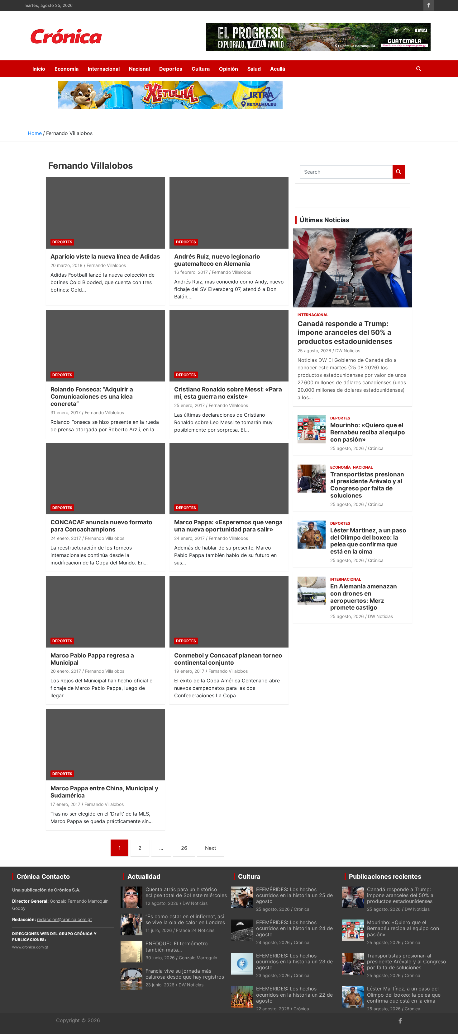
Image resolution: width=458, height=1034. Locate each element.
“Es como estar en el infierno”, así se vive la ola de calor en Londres (185, 919)
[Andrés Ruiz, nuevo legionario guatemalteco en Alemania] (229, 213)
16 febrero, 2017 (191, 272)
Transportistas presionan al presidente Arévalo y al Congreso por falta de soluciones (367, 485)
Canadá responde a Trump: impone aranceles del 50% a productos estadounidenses (345, 332)
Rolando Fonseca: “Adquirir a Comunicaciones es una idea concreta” (91, 396)
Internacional (104, 69)
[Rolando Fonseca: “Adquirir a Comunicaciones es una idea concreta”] (105, 346)
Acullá (277, 69)
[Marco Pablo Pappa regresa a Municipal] (105, 612)
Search (399, 172)
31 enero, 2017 (65, 412)
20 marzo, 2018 (66, 265)
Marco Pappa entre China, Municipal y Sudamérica (104, 792)
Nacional (139, 69)
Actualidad (143, 876)
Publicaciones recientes (385, 876)
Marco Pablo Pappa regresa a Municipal (92, 659)
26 (184, 848)
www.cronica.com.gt (30, 947)
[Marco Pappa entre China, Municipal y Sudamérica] (105, 745)
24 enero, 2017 (65, 538)
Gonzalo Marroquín (198, 957)
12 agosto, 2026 (162, 903)
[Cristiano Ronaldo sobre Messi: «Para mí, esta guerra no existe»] (229, 346)
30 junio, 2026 (160, 957)
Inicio (38, 69)
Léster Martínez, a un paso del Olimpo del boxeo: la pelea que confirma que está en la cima (368, 541)
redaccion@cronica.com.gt (64, 919)
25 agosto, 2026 (314, 350)
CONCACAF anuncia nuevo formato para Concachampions (101, 526)
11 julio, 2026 (159, 930)
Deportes (170, 69)
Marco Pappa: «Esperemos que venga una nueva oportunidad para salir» (228, 526)
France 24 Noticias (195, 930)
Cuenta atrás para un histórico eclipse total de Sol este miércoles (186, 892)
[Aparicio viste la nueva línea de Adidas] (105, 213)
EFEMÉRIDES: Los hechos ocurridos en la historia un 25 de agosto (294, 895)
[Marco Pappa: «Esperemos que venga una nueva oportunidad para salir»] (229, 479)
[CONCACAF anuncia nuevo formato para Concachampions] (105, 479)
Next (210, 848)
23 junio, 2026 (160, 984)
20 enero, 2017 (65, 671)
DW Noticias (347, 350)
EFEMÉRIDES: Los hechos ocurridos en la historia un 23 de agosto (294, 961)
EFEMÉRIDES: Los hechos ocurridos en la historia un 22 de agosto (294, 994)
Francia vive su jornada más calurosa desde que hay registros (185, 974)
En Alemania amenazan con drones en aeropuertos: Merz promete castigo (363, 597)
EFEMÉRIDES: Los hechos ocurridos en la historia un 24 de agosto (294, 928)
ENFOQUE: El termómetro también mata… (177, 946)
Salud (254, 69)
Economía (67, 69)
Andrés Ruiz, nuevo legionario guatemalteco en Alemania (217, 260)
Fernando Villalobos (106, 265)
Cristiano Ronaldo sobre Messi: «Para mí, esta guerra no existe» (228, 393)
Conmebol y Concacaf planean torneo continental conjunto (228, 659)
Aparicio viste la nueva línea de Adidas (105, 256)
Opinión (228, 69)
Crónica (376, 448)
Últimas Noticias (324, 220)
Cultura (201, 69)
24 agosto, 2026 (273, 942)
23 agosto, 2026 (273, 975)
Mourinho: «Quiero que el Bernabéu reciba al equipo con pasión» (367, 432)
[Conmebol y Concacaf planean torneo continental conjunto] (229, 612)
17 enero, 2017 (65, 804)
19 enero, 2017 (189, 671)
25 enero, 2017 (189, 405)
